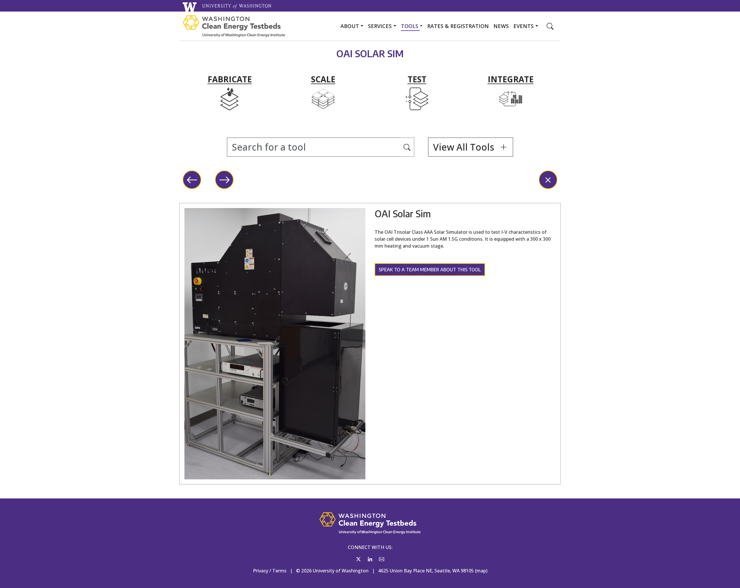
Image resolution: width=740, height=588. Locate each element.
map (481, 570)
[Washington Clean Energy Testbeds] (234, 26)
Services (380, 26)
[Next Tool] (224, 179)
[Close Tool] (548, 179)
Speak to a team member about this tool (430, 269)
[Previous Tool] (192, 179)
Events (524, 26)
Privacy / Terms (269, 570)
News (501, 26)
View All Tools (465, 147)
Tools (410, 26)
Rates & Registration (458, 26)
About (350, 26)
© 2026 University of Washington (332, 570)
